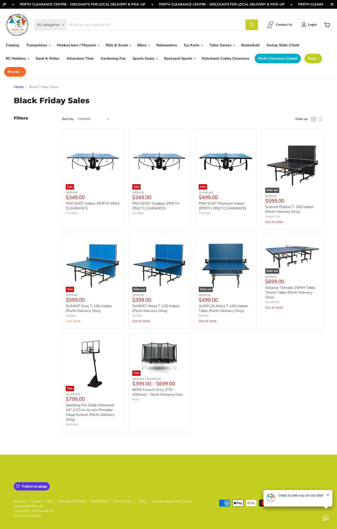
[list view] (320, 119)
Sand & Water (48, 58)
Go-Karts (192, 45)
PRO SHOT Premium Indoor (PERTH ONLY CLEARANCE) (222, 206)
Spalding (72, 424)
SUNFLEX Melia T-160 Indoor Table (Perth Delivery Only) (223, 308)
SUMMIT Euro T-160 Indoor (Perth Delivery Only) (89, 308)
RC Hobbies (16, 58)
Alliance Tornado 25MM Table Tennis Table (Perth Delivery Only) (290, 292)
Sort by (68, 119)
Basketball (250, 45)
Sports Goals (144, 58)
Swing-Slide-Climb (283, 45)
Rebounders (166, 45)
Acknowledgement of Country (172, 501)
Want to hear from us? (28, 506)
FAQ (49, 501)
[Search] (252, 24)
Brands (14, 71)
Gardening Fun (113, 58)
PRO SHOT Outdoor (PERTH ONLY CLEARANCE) (155, 206)
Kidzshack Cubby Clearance (225, 58)
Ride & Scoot (117, 45)
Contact (36, 501)
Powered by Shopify (27, 516)
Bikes (142, 45)
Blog (312, 58)
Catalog (12, 45)
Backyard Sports (178, 58)
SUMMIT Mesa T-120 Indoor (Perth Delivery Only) (156, 308)
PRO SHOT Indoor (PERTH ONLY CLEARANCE (93, 206)
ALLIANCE (272, 302)
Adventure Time (80, 58)
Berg (135, 399)
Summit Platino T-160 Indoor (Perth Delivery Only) (289, 209)
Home (19, 87)
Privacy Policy (123, 501)
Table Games (220, 45)
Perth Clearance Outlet (277, 58)
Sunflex (71, 316)
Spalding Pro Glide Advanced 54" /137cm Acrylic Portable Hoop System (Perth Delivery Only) (90, 412)
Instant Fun (272, 216)
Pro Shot (71, 213)
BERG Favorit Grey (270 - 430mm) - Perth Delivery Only (157, 392)
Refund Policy (99, 501)
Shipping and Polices (71, 501)
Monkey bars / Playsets (77, 45)
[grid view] (313, 119)
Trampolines (37, 45)
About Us (20, 501)
